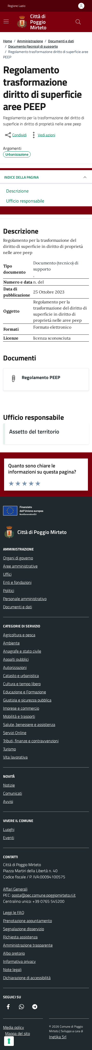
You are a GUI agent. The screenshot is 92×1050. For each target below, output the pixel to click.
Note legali (12, 969)
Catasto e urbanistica (21, 675)
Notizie (9, 785)
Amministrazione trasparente (28, 945)
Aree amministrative (20, 566)
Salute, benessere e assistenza (29, 724)
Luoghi (8, 829)
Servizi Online (14, 733)
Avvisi (8, 801)
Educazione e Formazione (24, 692)
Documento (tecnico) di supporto (55, 266)
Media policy (13, 1027)
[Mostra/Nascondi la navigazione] (6, 21)
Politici (8, 590)
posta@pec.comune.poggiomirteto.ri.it (44, 895)
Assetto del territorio (34, 431)
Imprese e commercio (21, 708)
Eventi (8, 837)
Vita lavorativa (15, 757)
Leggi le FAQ (13, 912)
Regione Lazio (16, 6)
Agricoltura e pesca (19, 635)
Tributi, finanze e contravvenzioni (31, 741)
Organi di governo (18, 558)
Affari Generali (15, 889)
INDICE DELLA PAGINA (21, 177)
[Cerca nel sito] (78, 22)
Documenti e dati (17, 607)
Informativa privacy (19, 961)
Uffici (7, 574)
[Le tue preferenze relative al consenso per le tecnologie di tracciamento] (9, 1041)
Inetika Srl (57, 1037)
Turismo (9, 749)
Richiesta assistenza (20, 937)
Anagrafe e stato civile (22, 651)
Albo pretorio (14, 953)
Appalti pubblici (16, 659)
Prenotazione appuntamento (27, 921)
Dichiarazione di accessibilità (27, 978)
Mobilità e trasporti (19, 716)
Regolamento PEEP (41, 377)
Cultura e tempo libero (22, 684)
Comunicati (12, 793)
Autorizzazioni (15, 667)
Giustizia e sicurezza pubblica (27, 700)
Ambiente (11, 643)
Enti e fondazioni (17, 582)
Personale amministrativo (25, 599)
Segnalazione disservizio (23, 929)
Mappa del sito (17, 1033)
